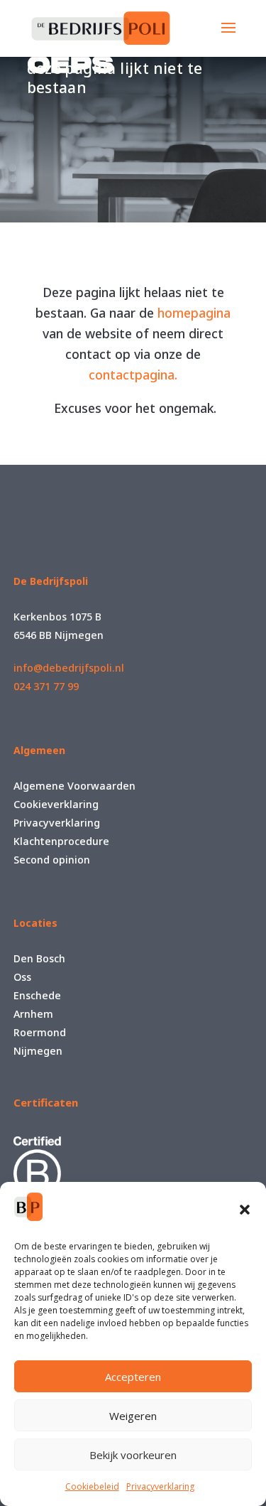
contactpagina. (133, 374)
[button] (245, 1210)
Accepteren (133, 1377)
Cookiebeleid (92, 1486)
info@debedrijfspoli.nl (68, 667)
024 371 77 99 (46, 686)
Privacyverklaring (160, 1486)
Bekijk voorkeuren (133, 1455)
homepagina (194, 312)
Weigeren (133, 1416)
